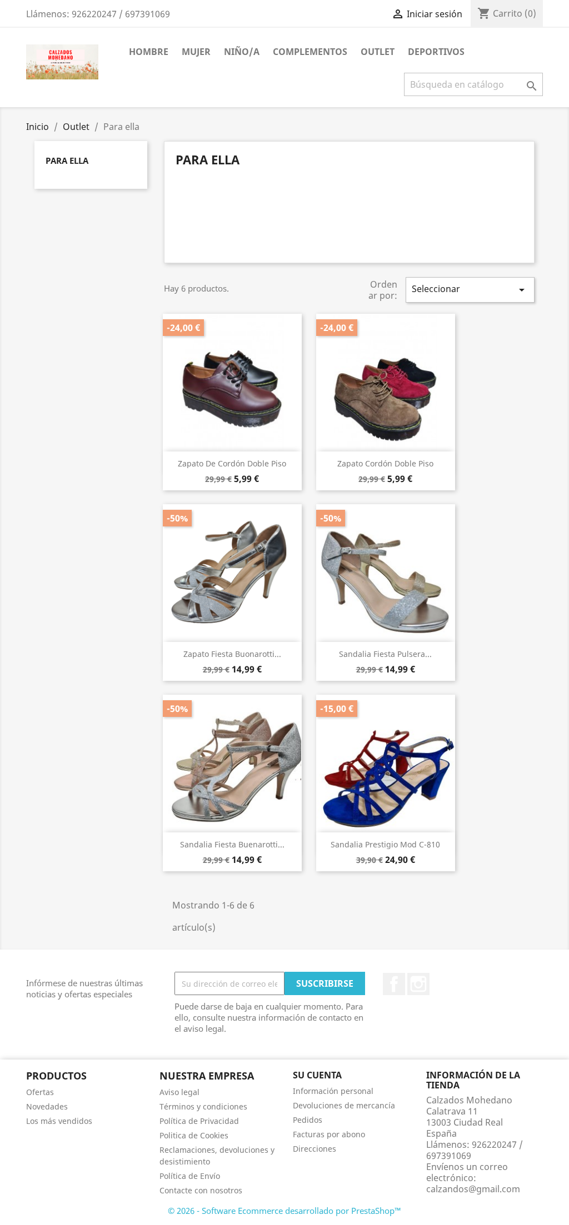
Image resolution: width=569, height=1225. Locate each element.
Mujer (196, 52)
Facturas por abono (329, 1134)
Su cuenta (317, 1075)
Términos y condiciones (203, 1106)
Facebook (394, 984)
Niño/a (241, 52)
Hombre (148, 52)
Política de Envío (189, 1176)
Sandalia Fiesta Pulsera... (385, 654)
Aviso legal (179, 1092)
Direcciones (314, 1148)
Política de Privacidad (199, 1121)
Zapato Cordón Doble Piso (385, 463)
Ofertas (40, 1092)
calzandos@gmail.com (473, 1189)
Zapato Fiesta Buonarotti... (232, 654)
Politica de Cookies (193, 1135)
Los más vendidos (59, 1121)
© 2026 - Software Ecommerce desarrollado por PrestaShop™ (284, 1210)
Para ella (67, 160)
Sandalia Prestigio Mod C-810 (385, 844)
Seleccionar (470, 290)
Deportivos (436, 52)
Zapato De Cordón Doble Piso (232, 463)
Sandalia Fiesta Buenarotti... (232, 844)
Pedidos (307, 1119)
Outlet (378, 52)
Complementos (310, 52)
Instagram (418, 984)
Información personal (333, 1091)
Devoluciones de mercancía (344, 1105)
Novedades (47, 1106)
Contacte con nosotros (200, 1190)
